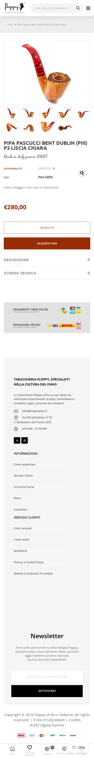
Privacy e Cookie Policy (29, 562)
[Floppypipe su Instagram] (24, 440)
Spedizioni (20, 551)
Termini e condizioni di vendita (33, 573)
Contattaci (21, 510)
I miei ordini (21, 540)
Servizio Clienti (23, 476)
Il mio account (23, 528)
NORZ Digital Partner (47, 725)
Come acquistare (24, 464)
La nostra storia (24, 487)
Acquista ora (47, 243)
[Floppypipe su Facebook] (17, 440)
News (17, 498)
